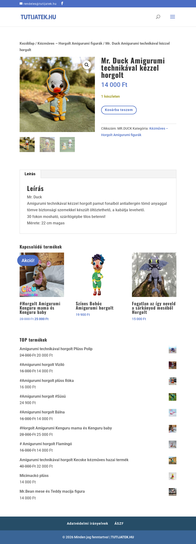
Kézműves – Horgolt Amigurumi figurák (70, 43)
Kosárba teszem (119, 110)
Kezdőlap (27, 43)
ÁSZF (119, 523)
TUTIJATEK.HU (122, 537)
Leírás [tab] (30, 174)
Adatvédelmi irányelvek (87, 523)
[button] (86, 65)
